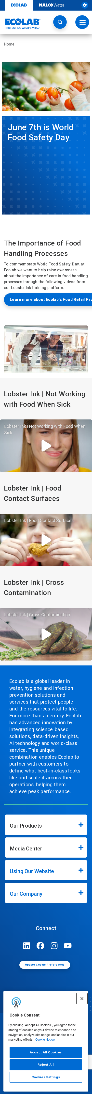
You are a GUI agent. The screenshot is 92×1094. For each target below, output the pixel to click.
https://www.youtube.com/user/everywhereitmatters (68, 946)
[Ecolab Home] (20, 23)
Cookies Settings (46, 1077)
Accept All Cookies (46, 1052)
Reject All (46, 1064)
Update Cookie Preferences (45, 964)
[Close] (82, 998)
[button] (60, 22)
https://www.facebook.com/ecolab (40, 946)
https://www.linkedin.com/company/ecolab (27, 946)
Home (9, 44)
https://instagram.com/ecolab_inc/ (54, 946)
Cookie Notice (45, 1039)
